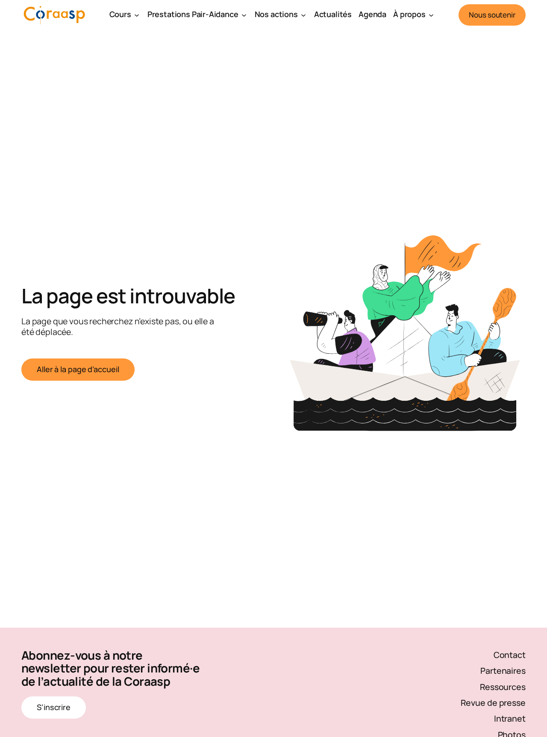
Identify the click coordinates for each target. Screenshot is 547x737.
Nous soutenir (492, 15)
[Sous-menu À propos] (431, 15)
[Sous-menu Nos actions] (303, 15)
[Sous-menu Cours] (137, 15)
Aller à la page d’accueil (78, 369)
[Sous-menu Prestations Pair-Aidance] (244, 15)
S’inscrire (54, 707)
